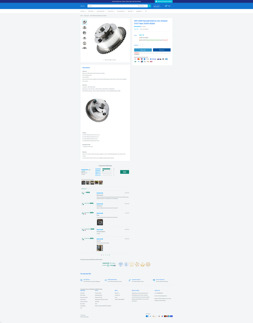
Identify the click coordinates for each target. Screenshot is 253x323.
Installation (138, 11)
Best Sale (130, 11)
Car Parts (82, 11)
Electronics (110, 11)
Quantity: (136, 45)
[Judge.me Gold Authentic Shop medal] (132, 264)
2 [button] (103, 255)
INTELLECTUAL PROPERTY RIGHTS (102, 305)
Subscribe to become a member (164, 1)
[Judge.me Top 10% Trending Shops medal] (148, 264)
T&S (96, 303)
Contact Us (117, 295)
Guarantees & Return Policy (101, 299)
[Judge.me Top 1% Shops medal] (142, 264)
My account (156, 6)
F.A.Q (116, 297)
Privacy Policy (98, 293)
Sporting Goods (100, 11)
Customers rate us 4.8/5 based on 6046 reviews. (91, 259)
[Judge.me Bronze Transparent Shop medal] (137, 264)
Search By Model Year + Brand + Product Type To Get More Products (126, 1)
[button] (137, 26)
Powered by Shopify (84, 316)
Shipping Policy (98, 295)
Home (81, 15)
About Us (117, 293)
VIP (146, 11)
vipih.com (136, 29)
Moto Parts (90, 11)
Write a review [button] (124, 172)
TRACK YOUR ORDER (119, 299)
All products (86, 15)
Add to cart (143, 50)
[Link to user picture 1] (100, 222)
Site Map (97, 301)
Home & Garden (120, 11)
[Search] (149, 5)
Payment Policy (98, 297)
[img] (100, 193)
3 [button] (105, 255)
